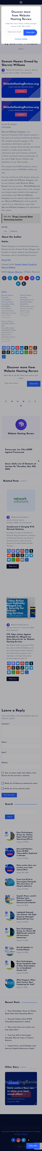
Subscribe (30, 32)
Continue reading (21, 39)
